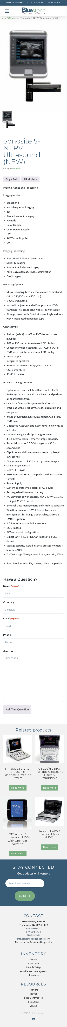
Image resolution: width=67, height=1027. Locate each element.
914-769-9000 (33, 928)
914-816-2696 (33, 935)
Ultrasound (13, 18)
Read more (17, 787)
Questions (9, 651)
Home (3, 18)
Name (11, 586)
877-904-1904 (33, 931)
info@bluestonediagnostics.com (33, 938)
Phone (7, 634)
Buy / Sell (12, 179)
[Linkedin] (33, 1019)
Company (9, 602)
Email (11, 618)
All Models (30, 179)
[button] (7, 11)
